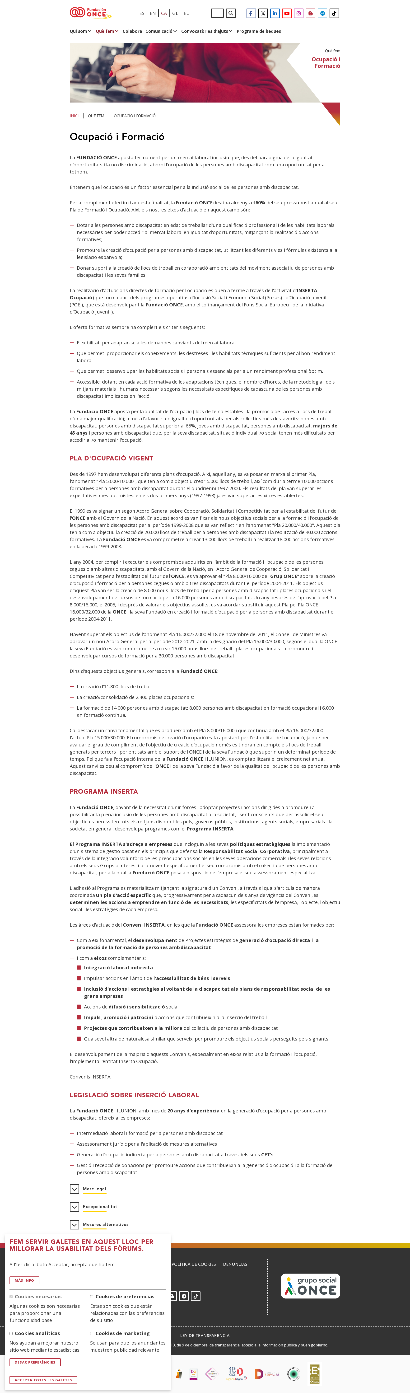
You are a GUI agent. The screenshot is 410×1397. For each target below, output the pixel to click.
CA (164, 13)
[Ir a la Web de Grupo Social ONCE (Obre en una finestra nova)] (310, 1297)
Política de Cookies (194, 1264)
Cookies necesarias (38, 1296)
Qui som (78, 31)
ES (141, 13)
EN (153, 13)
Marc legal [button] (94, 1189)
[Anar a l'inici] (91, 13)
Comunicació (158, 31)
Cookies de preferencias (125, 1296)
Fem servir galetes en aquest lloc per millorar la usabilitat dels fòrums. (81, 1245)
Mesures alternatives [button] (106, 1225)
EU (187, 13)
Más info (24, 1280)
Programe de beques (259, 31)
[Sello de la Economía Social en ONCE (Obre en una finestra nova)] (293, 1374)
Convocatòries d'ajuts (204, 31)
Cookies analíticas (37, 1333)
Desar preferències (35, 1362)
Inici (74, 115)
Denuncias (235, 1264)
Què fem (105, 31)
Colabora (132, 31)
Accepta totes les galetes (43, 1380)
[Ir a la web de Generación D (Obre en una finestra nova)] (236, 1374)
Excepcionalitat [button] (100, 1207)
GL (175, 13)
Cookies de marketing (123, 1333)
